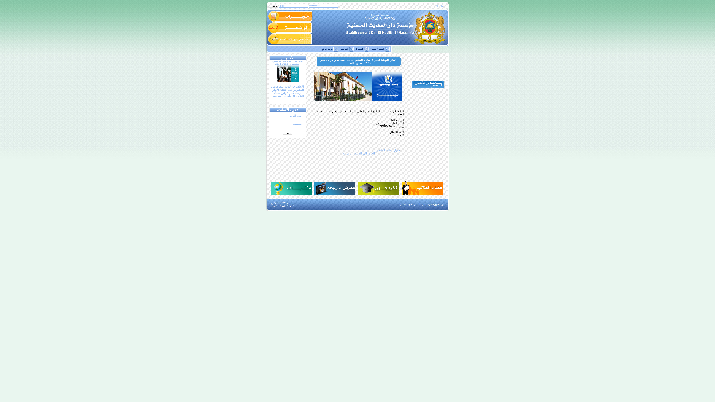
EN (436, 6)
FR (440, 6)
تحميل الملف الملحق (388, 150)
